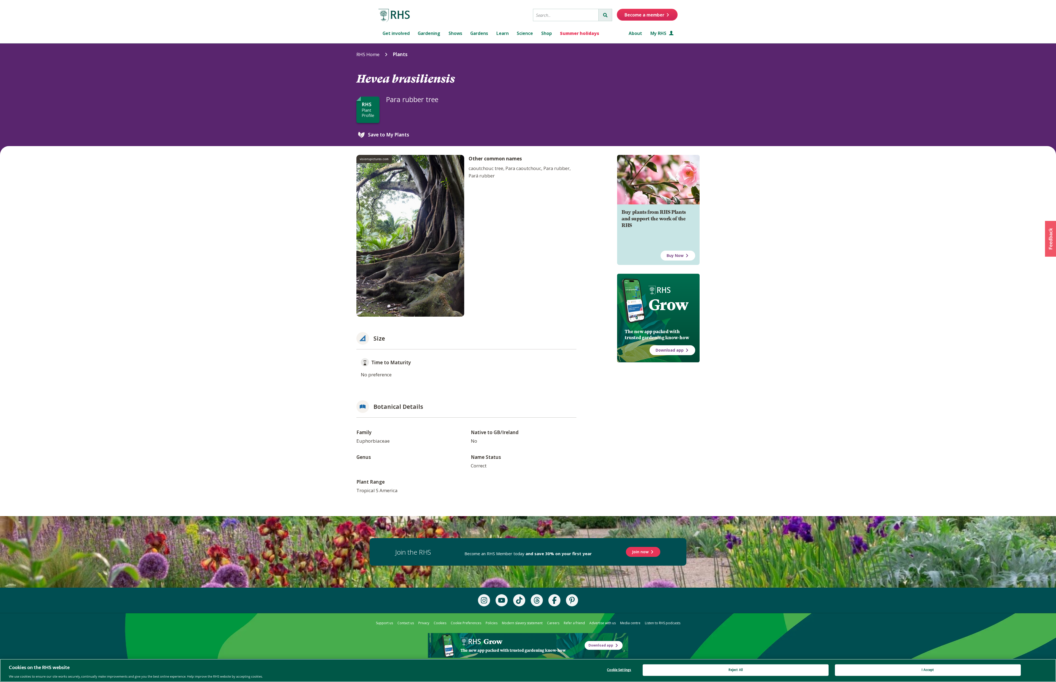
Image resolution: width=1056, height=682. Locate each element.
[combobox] (565, 15)
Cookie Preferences (466, 623)
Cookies (440, 623)
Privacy (423, 623)
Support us (384, 623)
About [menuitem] (635, 33)
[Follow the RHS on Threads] (537, 600)
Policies (491, 623)
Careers (553, 623)
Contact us (405, 623)
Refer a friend (574, 623)
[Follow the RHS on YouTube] (502, 600)
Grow (668, 305)
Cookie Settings (619, 670)
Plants (400, 54)
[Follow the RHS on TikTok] (519, 600)
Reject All (735, 670)
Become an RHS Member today (528, 553)
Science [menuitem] (525, 33)
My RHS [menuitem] (658, 33)
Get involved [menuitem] (396, 33)
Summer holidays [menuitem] (579, 33)
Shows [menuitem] (455, 33)
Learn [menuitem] (502, 33)
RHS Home (368, 54)
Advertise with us (602, 623)
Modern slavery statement (522, 623)
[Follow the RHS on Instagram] (484, 600)
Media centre (630, 623)
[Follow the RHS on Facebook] (554, 600)
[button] (1050, 239)
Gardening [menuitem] (429, 33)
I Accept (928, 670)
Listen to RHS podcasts (662, 623)
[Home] (394, 16)
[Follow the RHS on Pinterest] (572, 600)
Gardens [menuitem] (479, 33)
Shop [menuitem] (546, 33)
